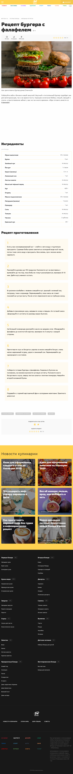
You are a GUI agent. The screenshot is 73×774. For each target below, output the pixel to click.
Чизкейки (41, 630)
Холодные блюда (43, 566)
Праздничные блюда (11, 662)
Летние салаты (42, 612)
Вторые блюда (14, 18)
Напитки (6, 640)
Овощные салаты (43, 609)
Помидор (8, 205)
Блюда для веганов (44, 670)
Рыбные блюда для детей (46, 644)
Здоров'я (33, 5)
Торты (40, 623)
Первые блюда (8, 557)
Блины (40, 587)
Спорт (41, 5)
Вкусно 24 (4, 18)
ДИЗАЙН (27, 738)
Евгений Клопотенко (48, 540)
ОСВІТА (27, 749)
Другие (51, 413)
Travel (65, 5)
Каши (39, 562)
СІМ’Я (39, 743)
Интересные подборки (12, 511)
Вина (2, 644)
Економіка (14, 5)
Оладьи (40, 591)
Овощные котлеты (27, 18)
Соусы (5, 618)
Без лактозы (41, 666)
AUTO (27, 743)
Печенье (40, 634)
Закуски (6, 601)
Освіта (57, 5)
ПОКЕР (39, 749)
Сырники (40, 583)
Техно (49, 5)
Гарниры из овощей (44, 569)
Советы (47, 721)
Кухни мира (8, 579)
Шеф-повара (36, 721)
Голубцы (40, 573)
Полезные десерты (44, 594)
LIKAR (39, 738)
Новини (4, 5)
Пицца (40, 627)
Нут (6, 188)
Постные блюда (39, 413)
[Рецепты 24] (35, 2)
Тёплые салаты (42, 605)
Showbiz (23, 5)
